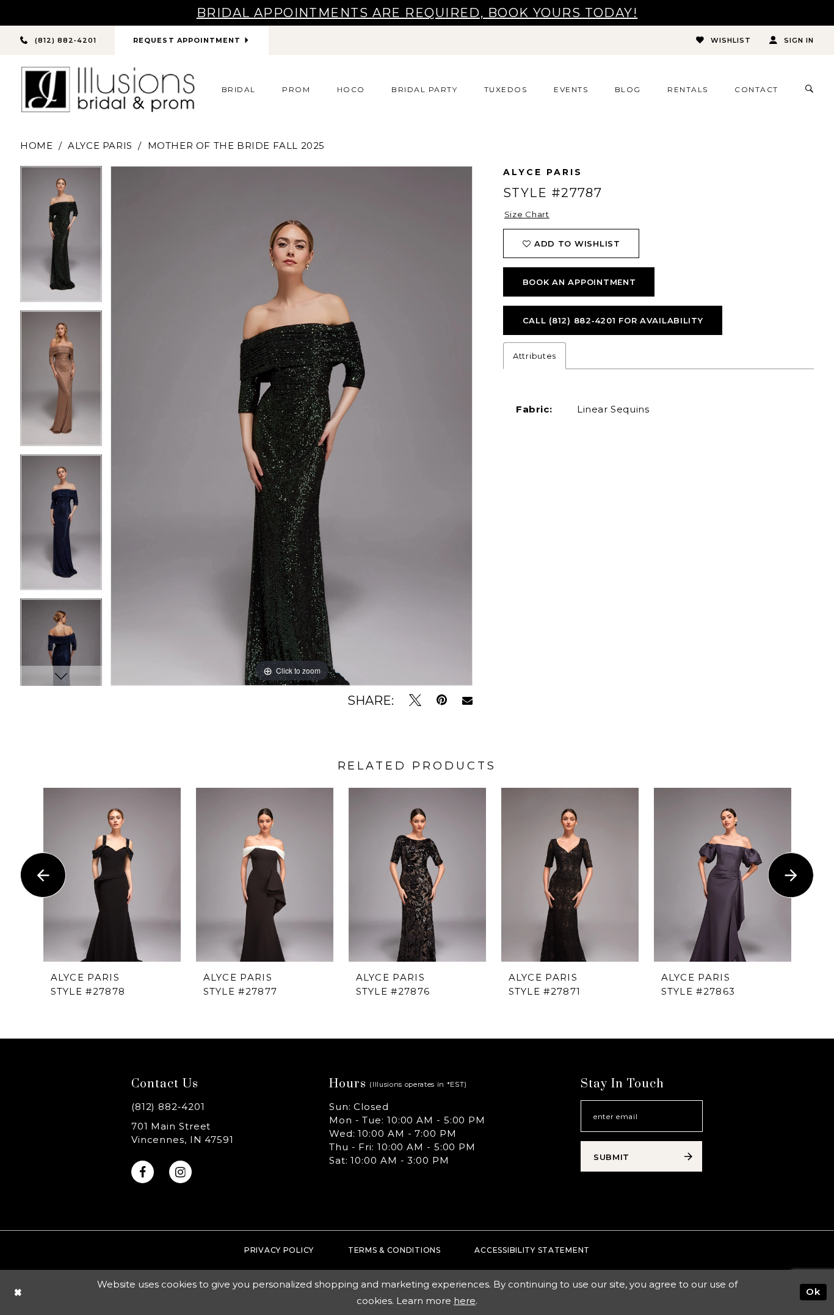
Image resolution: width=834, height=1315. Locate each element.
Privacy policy (279, 1250)
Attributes (534, 356)
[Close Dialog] (18, 1292)
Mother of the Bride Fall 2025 (236, 145)
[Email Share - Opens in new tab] (467, 700)
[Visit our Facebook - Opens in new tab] (142, 1172)
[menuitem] (238, 89)
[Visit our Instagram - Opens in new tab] (180, 1172)
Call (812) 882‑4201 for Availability (613, 320)
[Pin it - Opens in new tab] (442, 700)
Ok (813, 1291)
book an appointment (579, 282)
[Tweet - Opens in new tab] (415, 700)
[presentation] (112, 875)
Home (36, 145)
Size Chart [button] (526, 214)
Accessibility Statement (532, 1250)
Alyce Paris (100, 145)
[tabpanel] (61, 238)
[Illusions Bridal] (107, 89)
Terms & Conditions (394, 1250)
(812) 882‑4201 (168, 1106)
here (465, 1300)
